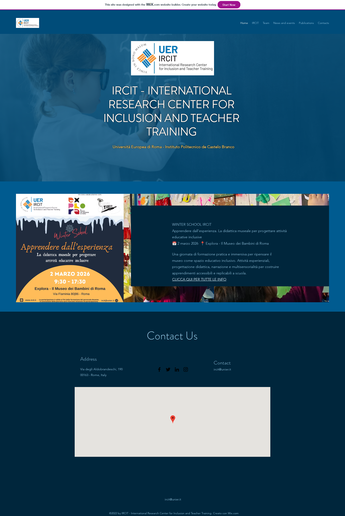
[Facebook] (159, 369)
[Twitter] (168, 369)
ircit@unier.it (222, 369)
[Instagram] (186, 369)
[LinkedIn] (177, 369)
